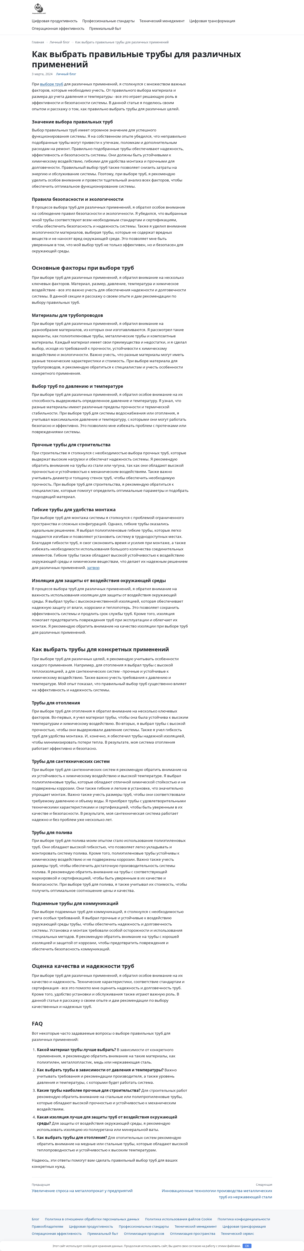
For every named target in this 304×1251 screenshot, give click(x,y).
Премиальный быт (105, 28)
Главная (38, 42)
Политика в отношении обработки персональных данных (92, 1219)
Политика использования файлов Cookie (178, 1219)
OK (247, 1246)
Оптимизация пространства (192, 1233)
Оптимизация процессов (144, 1233)
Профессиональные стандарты (108, 20)
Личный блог (60, 42)
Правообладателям (47, 1226)
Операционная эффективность (58, 28)
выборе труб (51, 83)
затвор (93, 567)
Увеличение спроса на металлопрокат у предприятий (82, 1188)
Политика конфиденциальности (244, 1219)
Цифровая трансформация (212, 20)
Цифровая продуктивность (54, 20)
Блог (35, 1219)
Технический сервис (237, 1233)
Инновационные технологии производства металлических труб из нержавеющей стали (217, 1191)
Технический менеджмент (162, 20)
